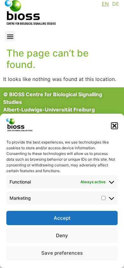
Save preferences (62, 253)
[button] (114, 126)
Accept (62, 218)
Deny (62, 235)
